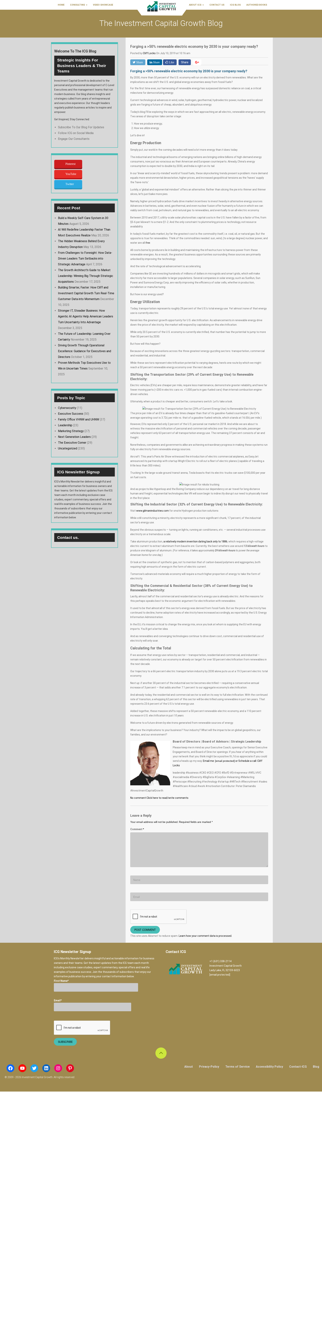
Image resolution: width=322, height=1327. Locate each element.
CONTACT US (216, 5)
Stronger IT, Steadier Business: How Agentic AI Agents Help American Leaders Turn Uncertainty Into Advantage (85, 316)
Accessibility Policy (269, 1066)
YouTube (70, 174)
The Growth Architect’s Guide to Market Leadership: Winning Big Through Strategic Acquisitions (85, 275)
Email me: (219, 760)
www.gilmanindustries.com (152, 510)
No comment (138, 797)
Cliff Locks (149, 53)
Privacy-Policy (209, 1066)
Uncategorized (67, 448)
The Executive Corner (72, 442)
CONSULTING (78, 5)
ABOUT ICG (195, 5)
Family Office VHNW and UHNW (78, 419)
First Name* (61, 980)
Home (61, 5)
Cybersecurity (67, 408)
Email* (58, 1000)
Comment (137, 829)
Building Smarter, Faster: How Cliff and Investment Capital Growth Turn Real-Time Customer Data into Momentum (86, 293)
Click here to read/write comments (167, 797)
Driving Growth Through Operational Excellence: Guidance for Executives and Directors (84, 351)
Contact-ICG (298, 1066)
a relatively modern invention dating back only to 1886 (195, 541)
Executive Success (70, 413)
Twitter (69, 184)
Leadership (65, 425)
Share (184, 62)
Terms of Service (237, 1066)
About (188, 1066)
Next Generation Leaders (74, 437)
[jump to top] (161, 1053)
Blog (316, 1066)
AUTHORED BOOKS (256, 5)
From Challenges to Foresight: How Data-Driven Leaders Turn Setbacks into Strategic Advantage (85, 258)
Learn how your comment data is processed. (205, 935)
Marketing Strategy (71, 431)
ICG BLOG (235, 5)
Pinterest (70, 163)
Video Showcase (103, 5)
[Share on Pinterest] (197, 62)
